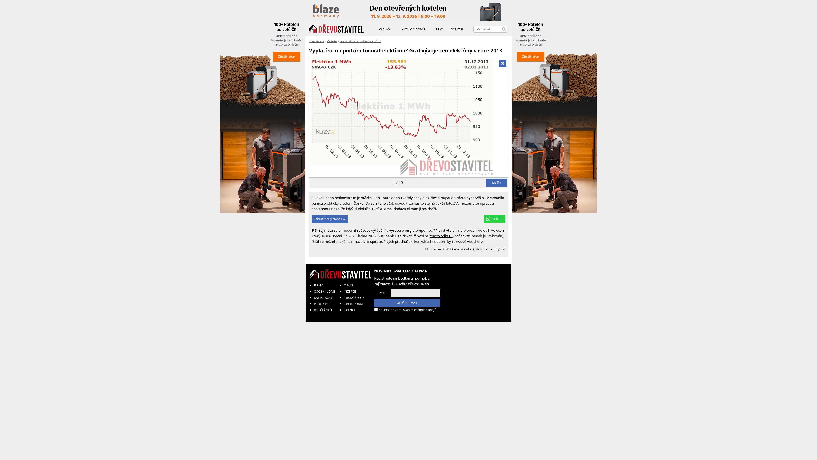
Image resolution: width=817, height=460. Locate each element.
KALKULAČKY (323, 298)
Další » (496, 183)
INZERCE (350, 291)
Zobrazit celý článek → (330, 219)
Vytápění (332, 41)
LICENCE (350, 310)
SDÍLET (497, 219)
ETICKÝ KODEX (354, 298)
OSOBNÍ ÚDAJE (325, 291)
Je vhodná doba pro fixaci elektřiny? (360, 41)
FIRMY (318, 285)
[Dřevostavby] (336, 28)
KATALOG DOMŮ (413, 29)
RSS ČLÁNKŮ (323, 310)
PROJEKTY (321, 304)
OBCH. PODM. (354, 304)
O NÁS (348, 285)
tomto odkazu (441, 235)
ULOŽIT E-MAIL (407, 303)
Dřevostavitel (316, 41)
